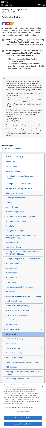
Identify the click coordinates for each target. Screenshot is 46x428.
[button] (43, 5)
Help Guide (6, 5)
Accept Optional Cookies (23, 424)
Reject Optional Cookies (23, 418)
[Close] (42, 386)
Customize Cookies (23, 412)
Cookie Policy (17, 407)
